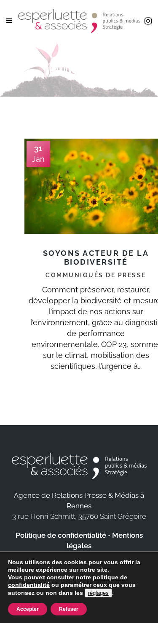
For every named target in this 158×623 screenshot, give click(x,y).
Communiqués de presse (96, 275)
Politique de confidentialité (61, 535)
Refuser (68, 609)
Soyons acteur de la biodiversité (96, 257)
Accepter (27, 609)
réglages (98, 593)
